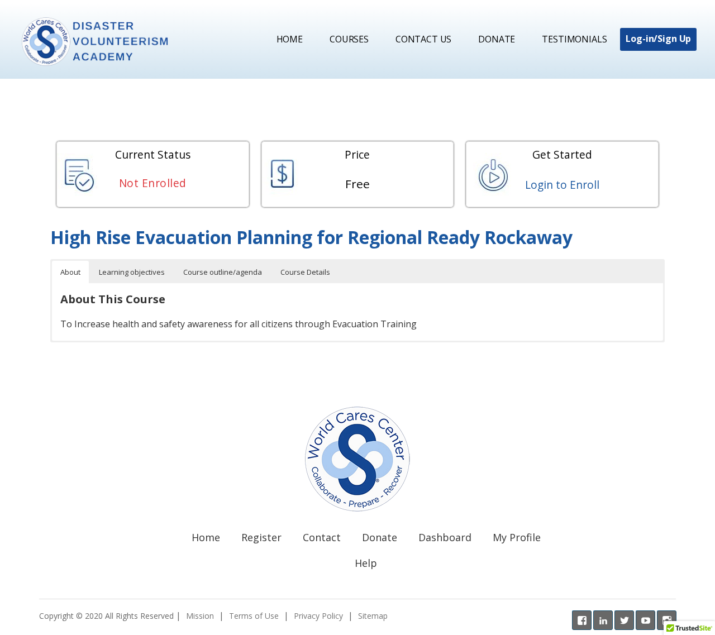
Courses (349, 39)
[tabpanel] (357, 283)
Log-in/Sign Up (658, 38)
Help (366, 563)
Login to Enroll (562, 184)
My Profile (517, 537)
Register (261, 537)
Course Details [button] (305, 272)
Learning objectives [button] (132, 272)
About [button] (70, 272)
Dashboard (444, 537)
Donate (496, 39)
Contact (322, 537)
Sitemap (373, 615)
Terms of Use (254, 615)
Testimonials (574, 39)
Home (290, 39)
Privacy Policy (318, 615)
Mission (200, 615)
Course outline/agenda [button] (222, 272)
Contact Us (423, 39)
